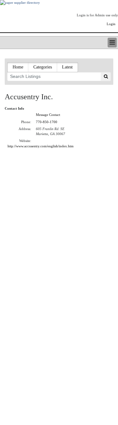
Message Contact (48, 115)
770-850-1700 (46, 122)
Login (111, 24)
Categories (42, 67)
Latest (67, 67)
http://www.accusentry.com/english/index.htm (41, 146)
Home (18, 67)
